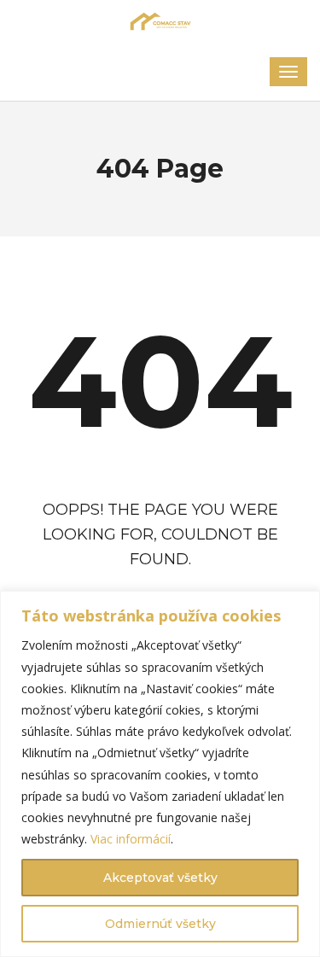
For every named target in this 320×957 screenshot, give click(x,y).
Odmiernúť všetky (160, 923)
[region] (160, 774)
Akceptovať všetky (160, 877)
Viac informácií (130, 839)
